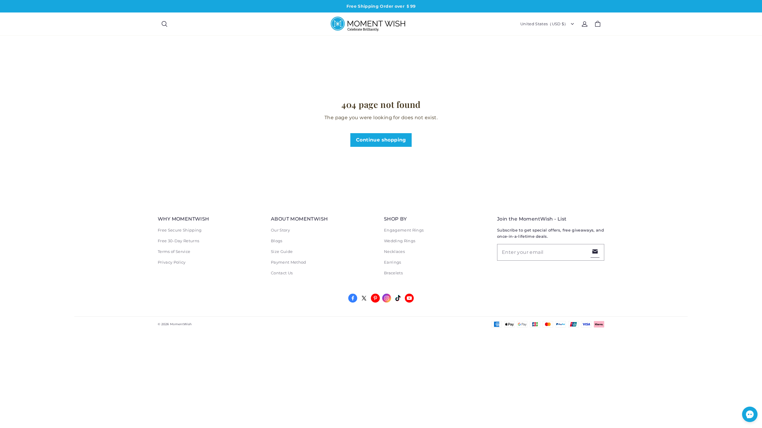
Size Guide (282, 251)
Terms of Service (174, 251)
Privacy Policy (172, 262)
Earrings (392, 262)
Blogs (276, 240)
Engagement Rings (404, 230)
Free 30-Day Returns (178, 240)
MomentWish (181, 324)
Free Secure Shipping (180, 230)
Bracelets (393, 272)
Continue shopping (381, 140)
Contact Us (282, 272)
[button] (164, 24)
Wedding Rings (399, 240)
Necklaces (394, 251)
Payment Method (288, 262)
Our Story (280, 230)
